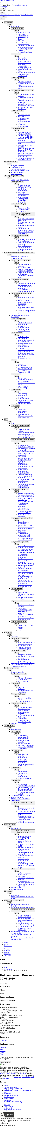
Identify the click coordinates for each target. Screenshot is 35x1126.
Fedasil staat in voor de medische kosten (25, 848)
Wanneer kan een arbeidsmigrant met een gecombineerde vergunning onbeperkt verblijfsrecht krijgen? (25, 583)
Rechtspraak (8, 946)
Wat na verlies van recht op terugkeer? (25, 232)
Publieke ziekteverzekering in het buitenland (25, 852)
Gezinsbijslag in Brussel (25, 787)
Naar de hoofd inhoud (7, 1)
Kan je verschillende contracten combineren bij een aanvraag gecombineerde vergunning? (26, 554)
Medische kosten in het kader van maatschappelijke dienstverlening (25, 858)
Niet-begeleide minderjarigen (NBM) (24, 67)
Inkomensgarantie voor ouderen (21, 795)
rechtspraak (22, 1073)
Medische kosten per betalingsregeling (24, 837)
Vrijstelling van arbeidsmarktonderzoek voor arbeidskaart (25, 501)
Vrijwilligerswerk (23, 592)
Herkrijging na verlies (25, 701)
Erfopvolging (22, 409)
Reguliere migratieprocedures (24, 880)
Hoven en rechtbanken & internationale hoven (26, 159)
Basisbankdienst (23, 773)
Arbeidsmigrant (23, 37)
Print (1, 1054)
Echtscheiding (22, 393)
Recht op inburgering (24, 645)
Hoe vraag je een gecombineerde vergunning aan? (23, 471)
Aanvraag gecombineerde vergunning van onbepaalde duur (26, 485)
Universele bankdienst (25, 778)
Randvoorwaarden (24, 115)
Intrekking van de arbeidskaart (23, 515)
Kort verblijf (21, 34)
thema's (2, 1073)
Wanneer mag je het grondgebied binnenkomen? (24, 189)
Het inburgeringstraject (25, 644)
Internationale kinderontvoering (23, 345)
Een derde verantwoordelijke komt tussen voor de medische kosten (26, 864)
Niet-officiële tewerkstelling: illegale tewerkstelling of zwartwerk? (25, 610)
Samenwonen (22, 378)
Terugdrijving (22, 202)
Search (3, 8)
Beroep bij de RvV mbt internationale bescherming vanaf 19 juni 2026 (26, 141)
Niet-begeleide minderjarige (22, 761)
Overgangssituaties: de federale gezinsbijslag (25, 789)
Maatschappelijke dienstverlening (23, 737)
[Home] (3, 6)
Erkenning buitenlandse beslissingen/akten (25, 401)
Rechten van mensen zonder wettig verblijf (25, 916)
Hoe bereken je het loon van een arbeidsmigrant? (26, 548)
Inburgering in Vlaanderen (26, 642)
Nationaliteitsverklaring (25, 690)
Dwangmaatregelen (24, 247)
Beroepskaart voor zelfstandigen (24, 522)
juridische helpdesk (28, 1077)
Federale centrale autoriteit (26, 310)
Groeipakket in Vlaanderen (26, 786)
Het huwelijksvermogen (25, 367)
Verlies (20, 699)
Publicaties (7, 955)
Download (3, 1040)
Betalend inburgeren (24, 649)
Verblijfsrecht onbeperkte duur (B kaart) (26, 108)
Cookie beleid (8, 1108)
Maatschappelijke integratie (23, 713)
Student (20, 39)
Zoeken (2, 11)
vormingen (17, 1077)
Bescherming (22, 58)
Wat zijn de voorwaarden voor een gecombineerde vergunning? (26, 453)
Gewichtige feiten (23, 720)
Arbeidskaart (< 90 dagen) (26, 493)
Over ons (6, 949)
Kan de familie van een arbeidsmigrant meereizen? (25, 560)
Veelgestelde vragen (24, 403)
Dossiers (6, 944)
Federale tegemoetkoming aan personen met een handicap (26, 812)
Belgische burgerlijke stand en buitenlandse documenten (25, 286)
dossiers (13, 1073)
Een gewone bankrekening (22, 775)
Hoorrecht (21, 123)
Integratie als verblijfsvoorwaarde (24, 120)
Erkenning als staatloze (18, 723)
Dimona (20, 627)
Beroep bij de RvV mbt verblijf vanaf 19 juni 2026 (26, 136)
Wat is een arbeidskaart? (26, 495)
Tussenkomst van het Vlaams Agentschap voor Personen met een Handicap (26, 818)
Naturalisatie (22, 692)
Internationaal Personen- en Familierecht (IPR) (19, 257)
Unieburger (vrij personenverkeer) (23, 43)
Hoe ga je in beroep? (24, 134)
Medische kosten (16, 828)
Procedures (21, 687)
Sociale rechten (16, 729)
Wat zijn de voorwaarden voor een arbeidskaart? (26, 497)
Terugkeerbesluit (23, 241)
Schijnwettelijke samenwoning (23, 387)
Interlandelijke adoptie (25, 343)
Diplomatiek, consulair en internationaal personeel (26, 46)
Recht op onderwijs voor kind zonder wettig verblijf (26, 924)
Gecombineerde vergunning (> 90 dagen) (26, 446)
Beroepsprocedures (24, 132)
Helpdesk (7, 950)
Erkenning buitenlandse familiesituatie (25, 273)
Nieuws (6, 942)
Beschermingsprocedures (26, 878)
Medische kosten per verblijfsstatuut (24, 873)
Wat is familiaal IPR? (24, 267)
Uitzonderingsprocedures (26, 882)
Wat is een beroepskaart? (26, 525)
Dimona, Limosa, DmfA (25, 625)
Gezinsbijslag (22, 784)
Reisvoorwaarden (23, 209)
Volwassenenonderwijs (18, 666)
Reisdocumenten (23, 211)
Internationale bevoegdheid (22, 325)
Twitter (2, 1049)
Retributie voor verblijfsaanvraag (23, 117)
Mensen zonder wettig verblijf (20, 904)
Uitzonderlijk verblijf (24, 82)
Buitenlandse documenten (26, 283)
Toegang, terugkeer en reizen (20, 180)
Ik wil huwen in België (25, 369)
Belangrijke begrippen (25, 707)
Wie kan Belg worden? (25, 678)
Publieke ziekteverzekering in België (24, 841)
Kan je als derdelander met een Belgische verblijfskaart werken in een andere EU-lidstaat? (25, 571)
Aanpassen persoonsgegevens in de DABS (26, 307)
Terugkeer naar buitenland (26, 239)
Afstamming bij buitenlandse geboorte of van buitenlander (26, 340)
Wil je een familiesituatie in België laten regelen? (26, 270)
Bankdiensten (22, 771)
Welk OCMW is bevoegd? (26, 745)
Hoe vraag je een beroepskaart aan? (24, 534)
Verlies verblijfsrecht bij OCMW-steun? (25, 747)
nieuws (8, 1073)
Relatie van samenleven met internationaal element (26, 380)
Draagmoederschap (24, 358)
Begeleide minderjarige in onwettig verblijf (26, 765)
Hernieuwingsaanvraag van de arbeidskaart (25, 512)
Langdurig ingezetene (25, 49)
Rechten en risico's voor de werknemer (25, 615)
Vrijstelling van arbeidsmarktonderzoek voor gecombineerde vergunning (25, 459)
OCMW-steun (22, 735)
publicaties (5, 1078)
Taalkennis (21, 717)
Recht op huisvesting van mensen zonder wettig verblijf (26, 920)
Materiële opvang (23, 754)
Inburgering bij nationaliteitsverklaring (23, 663)
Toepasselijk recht (23, 327)
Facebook (3, 1047)
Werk (12, 423)
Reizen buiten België (24, 208)
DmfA (20, 630)
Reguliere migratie (24, 32)
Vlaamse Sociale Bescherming (20, 799)
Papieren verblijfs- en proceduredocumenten (18, 168)
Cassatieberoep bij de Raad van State (25, 155)
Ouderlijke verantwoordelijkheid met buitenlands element (26, 349)
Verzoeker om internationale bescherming (22, 757)
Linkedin (2, 1051)
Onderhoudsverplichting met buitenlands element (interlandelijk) (26, 354)
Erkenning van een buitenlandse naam (24, 330)
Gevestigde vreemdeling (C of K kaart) (25, 101)
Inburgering (14, 636)
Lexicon (6, 952)
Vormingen (7, 954)
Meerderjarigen (23, 681)
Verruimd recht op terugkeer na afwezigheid (26, 229)
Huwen (20, 364)
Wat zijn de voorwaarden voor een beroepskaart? (26, 527)
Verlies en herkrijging (24, 698)
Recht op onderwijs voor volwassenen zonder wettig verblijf (25, 928)
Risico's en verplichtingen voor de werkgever (26, 618)
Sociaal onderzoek (24, 743)
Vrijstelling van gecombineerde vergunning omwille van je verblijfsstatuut (26, 465)
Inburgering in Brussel (25, 655)
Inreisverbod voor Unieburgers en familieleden (23, 198)
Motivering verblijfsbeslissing (23, 125)
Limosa (20, 629)
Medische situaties (17, 889)
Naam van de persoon (25, 323)
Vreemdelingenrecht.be (19, 5)
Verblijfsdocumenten (17, 166)
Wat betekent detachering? (26, 564)
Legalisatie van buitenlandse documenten (26, 290)
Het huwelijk (22, 365)
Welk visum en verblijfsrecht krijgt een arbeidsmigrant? (25, 576)
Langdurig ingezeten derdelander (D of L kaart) (26, 104)
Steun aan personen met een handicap (26, 808)
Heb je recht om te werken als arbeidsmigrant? (26, 433)
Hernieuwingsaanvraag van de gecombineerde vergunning (25, 476)
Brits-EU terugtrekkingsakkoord (25, 51)
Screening (14, 906)
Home (5, 967)
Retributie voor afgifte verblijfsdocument (17, 173)
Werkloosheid (15, 800)
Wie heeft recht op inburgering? (23, 660)
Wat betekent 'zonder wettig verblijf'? (22, 907)
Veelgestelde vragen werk (26, 546)
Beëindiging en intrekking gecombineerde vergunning (26, 481)
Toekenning (21, 689)
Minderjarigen (22, 679)
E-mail (2, 1052)
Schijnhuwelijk (22, 370)
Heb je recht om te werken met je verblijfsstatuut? (26, 436)
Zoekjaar (21, 40)
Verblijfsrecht (15, 26)
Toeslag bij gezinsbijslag (26, 822)
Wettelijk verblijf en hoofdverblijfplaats (24, 709)
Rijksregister (15, 895)
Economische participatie (26, 715)
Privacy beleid (8, 1106)
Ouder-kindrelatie (23, 337)
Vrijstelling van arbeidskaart (22, 505)
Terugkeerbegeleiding (25, 246)
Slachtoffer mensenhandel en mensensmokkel (26, 73)
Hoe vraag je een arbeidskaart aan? (23, 508)
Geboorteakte (22, 718)
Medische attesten (16, 887)
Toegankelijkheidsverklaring (12, 1109)
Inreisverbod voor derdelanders (23, 194)
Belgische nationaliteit (18, 672)
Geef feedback (5, 1062)
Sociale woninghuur (17, 797)
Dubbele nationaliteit (24, 722)
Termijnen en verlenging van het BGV (25, 250)
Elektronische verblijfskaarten (20, 170)
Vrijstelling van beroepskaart (22, 531)
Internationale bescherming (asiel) (24, 60)
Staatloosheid (22, 76)
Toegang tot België (24, 186)
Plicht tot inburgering (24, 647)
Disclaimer (7, 1105)
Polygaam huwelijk (24, 372)
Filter (2, 13)
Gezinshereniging (23, 36)
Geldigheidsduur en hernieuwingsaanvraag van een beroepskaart (25, 538)
